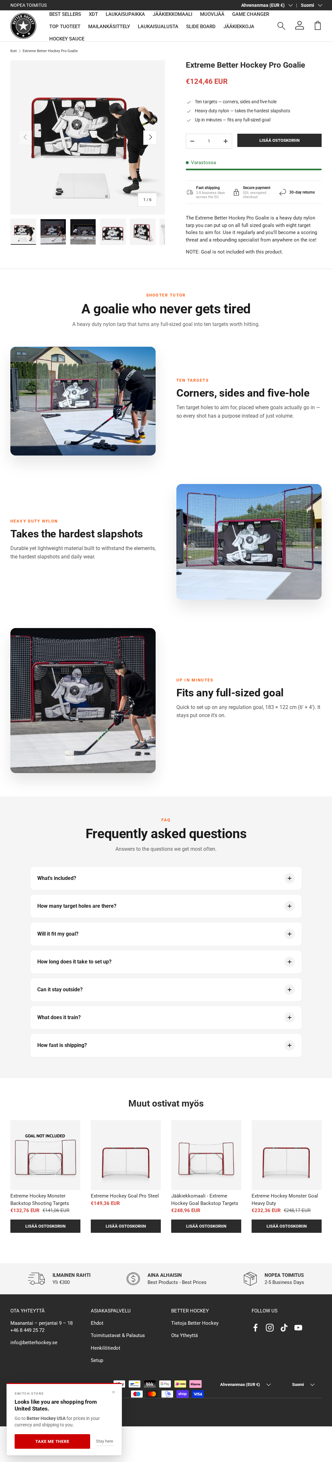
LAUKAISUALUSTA (158, 26)
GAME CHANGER (250, 14)
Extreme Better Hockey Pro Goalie (50, 51)
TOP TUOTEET (64, 26)
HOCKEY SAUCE (66, 39)
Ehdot (97, 1323)
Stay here (104, 1441)
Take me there (52, 1441)
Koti (13, 51)
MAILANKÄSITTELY (109, 26)
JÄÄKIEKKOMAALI (172, 14)
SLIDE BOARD (201, 26)
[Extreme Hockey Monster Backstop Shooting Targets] (45, 1155)
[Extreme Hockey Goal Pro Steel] (126, 1155)
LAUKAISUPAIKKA (125, 14)
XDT (93, 14)
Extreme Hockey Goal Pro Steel (125, 1196)
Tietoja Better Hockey (195, 1323)
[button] (318, 25)
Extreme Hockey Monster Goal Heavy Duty (285, 1199)
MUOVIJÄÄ (212, 14)
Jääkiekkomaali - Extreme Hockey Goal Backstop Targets (204, 1199)
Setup (97, 1360)
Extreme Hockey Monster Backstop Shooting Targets (39, 1199)
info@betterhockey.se (33, 1342)
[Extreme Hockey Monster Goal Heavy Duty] (287, 1155)
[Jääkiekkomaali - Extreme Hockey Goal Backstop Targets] (206, 1155)
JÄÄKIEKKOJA (238, 26)
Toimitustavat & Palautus (118, 1335)
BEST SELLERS (65, 14)
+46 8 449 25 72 (27, 1330)
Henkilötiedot (105, 1348)
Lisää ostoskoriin (279, 140)
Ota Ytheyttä (184, 1335)
